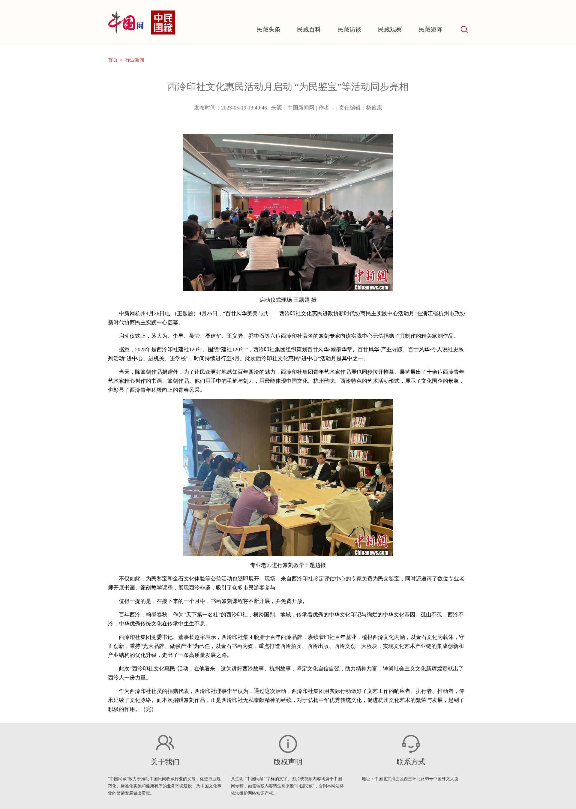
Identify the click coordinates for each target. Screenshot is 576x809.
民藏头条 (268, 29)
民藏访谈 (350, 29)
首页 (113, 59)
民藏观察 (390, 29)
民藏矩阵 (430, 29)
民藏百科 (309, 29)
